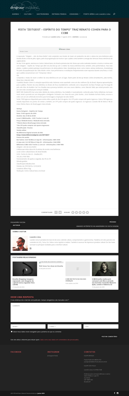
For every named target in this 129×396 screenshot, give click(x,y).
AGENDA (15, 14)
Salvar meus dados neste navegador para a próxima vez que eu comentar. (37, 332)
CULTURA (28, 14)
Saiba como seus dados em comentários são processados (59, 340)
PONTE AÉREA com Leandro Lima (97, 14)
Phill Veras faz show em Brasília (51, 266)
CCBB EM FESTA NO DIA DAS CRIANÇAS (76, 280)
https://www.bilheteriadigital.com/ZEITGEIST (33, 135)
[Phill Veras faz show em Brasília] (51, 262)
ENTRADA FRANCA (59, 14)
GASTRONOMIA (43, 14)
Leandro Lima (55, 37)
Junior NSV (41, 393)
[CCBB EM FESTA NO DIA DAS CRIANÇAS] (78, 269)
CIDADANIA (73, 14)
